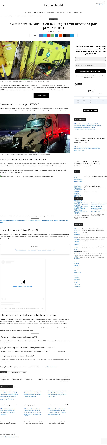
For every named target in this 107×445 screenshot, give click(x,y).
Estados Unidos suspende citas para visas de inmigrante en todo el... (89, 139)
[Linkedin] (56, 35)
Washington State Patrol (16, 372)
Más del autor (17, 386)
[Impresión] (68, 35)
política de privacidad (97, 75)
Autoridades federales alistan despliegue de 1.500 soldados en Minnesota (16, 380)
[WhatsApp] (52, 35)
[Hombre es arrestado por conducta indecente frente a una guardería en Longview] (11, 414)
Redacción (49, 31)
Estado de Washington (8, 16)
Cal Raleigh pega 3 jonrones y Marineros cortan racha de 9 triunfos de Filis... (95, 188)
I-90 (9, 372)
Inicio (1, 16)
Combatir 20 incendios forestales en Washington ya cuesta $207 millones (87, 162)
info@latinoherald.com (52, 367)
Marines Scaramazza (78, 165)
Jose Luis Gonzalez (78, 251)
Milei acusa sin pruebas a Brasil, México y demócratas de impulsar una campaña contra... (94, 246)
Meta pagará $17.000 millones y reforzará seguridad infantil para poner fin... (81, 217)
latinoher (76, 142)
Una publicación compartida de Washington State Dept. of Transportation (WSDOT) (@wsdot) (32, 308)
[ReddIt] (60, 35)
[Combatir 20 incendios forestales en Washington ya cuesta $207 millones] (35, 396)
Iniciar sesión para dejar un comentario (9, 437)
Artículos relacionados (6, 386)
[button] (3, 5)
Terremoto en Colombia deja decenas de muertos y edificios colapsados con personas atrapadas (93, 230)
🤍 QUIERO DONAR (90, 110)
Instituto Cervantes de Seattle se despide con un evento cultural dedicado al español (53, 380)
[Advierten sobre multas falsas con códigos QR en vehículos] (59, 396)
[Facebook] (41, 35)
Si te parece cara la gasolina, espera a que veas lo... (97, 214)
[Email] (64, 35)
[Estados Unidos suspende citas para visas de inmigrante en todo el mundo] (11, 396)
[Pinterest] (48, 35)
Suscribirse (102, 5)
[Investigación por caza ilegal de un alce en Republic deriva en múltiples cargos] (59, 414)
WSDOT (25, 372)
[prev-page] (1, 427)
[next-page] (4, 427)
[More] (76, 35)
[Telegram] (72, 35)
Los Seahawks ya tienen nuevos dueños (95, 176)
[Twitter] (45, 35)
